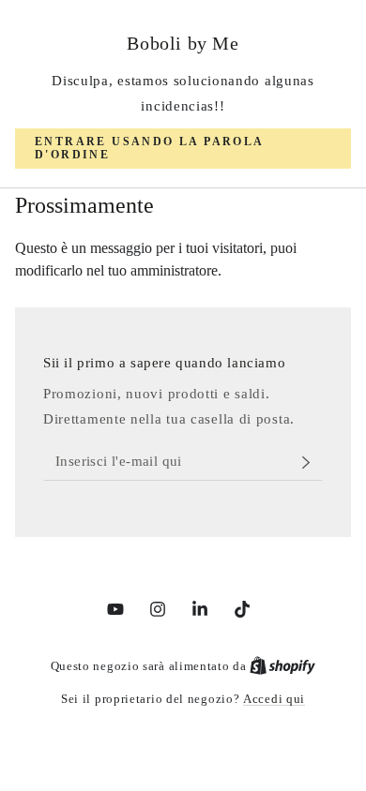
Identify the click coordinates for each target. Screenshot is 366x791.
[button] (183, 148)
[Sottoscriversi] (311, 462)
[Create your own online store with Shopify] (282, 666)
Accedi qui (274, 699)
